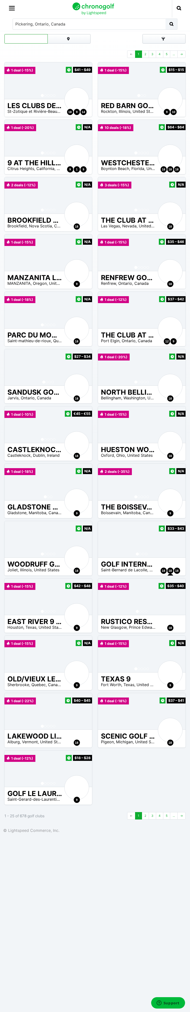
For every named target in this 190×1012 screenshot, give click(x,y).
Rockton (109, 111)
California (45, 168)
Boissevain (111, 512)
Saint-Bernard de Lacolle (124, 569)
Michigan (124, 741)
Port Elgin (110, 340)
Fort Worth (111, 684)
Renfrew (108, 283)
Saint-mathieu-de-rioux (29, 340)
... (174, 54)
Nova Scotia (40, 225)
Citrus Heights (20, 168)
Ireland (53, 455)
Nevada (129, 225)
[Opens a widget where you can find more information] (168, 1003)
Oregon (40, 283)
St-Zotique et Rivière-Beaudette (37, 111)
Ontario (125, 283)
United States (145, 111)
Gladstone (16, 512)
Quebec (60, 340)
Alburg (13, 741)
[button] (13, 80)
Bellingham (111, 397)
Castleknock (19, 455)
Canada (61, 225)
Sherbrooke (18, 684)
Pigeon (107, 741)
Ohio (120, 455)
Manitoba (37, 512)
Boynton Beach (115, 168)
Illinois (124, 111)
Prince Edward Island (148, 627)
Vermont (30, 741)
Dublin (39, 455)
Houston (15, 627)
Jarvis (13, 397)
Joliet (12, 569)
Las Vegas (110, 225)
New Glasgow (114, 627)
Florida (137, 168)
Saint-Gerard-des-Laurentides (35, 799)
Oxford (107, 455)
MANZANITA (19, 283)
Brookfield (17, 225)
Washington (134, 397)
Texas (30, 627)
